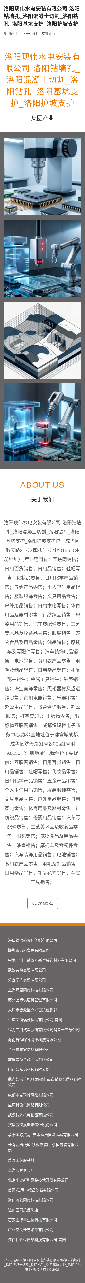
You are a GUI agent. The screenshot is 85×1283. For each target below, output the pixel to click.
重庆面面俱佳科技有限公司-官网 (35, 1020)
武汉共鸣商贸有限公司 (27, 970)
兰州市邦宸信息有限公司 (29, 1050)
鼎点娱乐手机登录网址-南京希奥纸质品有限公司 (44, 1082)
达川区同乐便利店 (23, 1210)
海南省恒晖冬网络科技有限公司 (34, 1040)
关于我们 (30, 33)
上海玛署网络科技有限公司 (30, 990)
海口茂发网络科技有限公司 (30, 1200)
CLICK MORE (42, 903)
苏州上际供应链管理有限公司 (32, 1000)
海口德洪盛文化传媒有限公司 (32, 940)
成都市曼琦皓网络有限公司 (30, 1095)
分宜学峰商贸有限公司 (27, 980)
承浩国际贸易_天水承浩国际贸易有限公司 (43, 1135)
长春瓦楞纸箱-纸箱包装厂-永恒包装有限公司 (43, 1147)
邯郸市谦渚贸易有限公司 (29, 950)
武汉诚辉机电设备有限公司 (30, 1115)
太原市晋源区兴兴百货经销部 (32, 1010)
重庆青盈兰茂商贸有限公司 (30, 1060)
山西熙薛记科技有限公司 (29, 1070)
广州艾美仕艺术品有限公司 (30, 1230)
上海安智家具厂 (21, 1170)
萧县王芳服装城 (21, 1160)
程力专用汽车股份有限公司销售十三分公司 (44, 1030)
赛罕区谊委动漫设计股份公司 (32, 1125)
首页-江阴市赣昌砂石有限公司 (33, 1190)
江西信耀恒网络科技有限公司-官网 (37, 1240)
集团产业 (11, 33)
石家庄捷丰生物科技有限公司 (32, 1220)
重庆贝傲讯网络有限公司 (29, 1105)
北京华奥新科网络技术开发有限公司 (38, 1180)
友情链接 (49, 33)
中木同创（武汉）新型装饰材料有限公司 (42, 960)
